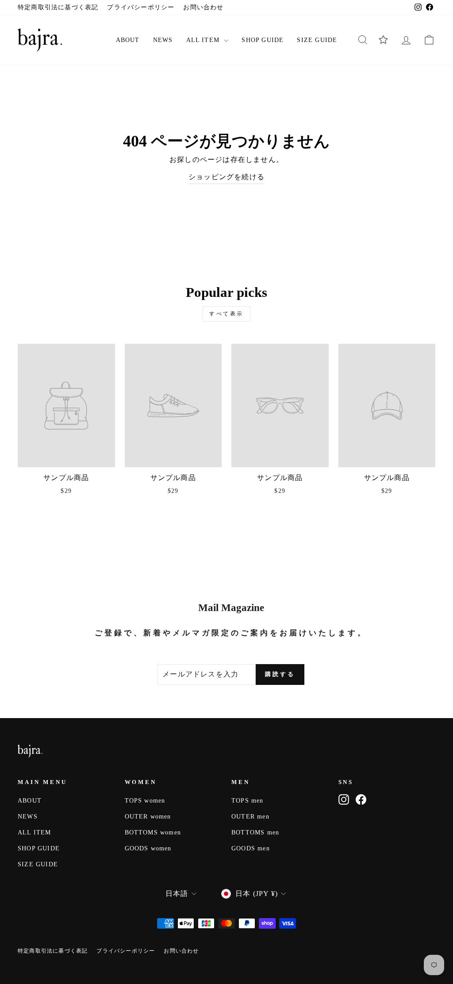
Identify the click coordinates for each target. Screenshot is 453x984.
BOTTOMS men (255, 832)
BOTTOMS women (153, 832)
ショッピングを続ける (226, 177)
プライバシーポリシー (140, 7)
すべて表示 (226, 314)
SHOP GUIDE (263, 40)
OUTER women (148, 816)
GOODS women (148, 848)
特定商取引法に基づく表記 (58, 7)
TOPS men (247, 800)
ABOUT (128, 40)
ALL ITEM (204, 40)
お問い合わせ (203, 7)
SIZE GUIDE (317, 40)
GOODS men (250, 848)
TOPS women (145, 800)
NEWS (163, 40)
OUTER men (250, 816)
